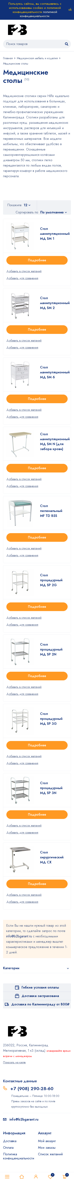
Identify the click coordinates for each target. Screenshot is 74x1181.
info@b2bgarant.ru (19, 936)
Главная (8, 58)
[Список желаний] (24, 271)
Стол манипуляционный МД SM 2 (55, 303)
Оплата (8, 1147)
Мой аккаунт (47, 1141)
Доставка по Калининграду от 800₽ (40, 1004)
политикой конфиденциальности (38, 14)
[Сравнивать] (22, 278)
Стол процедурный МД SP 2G (51, 580)
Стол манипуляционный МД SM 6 (55, 372)
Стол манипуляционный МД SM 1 (55, 233)
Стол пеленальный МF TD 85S (51, 511)
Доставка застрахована (40, 995)
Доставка (9, 1141)
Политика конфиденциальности (18, 1156)
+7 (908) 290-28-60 (31, 1088)
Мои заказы (47, 1147)
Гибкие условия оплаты (40, 987)
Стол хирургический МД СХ (52, 857)
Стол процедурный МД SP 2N (51, 649)
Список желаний (50, 1154)
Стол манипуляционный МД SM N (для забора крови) (55, 441)
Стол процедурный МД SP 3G (51, 718)
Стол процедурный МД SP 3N (51, 788)
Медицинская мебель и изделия (37, 58)
